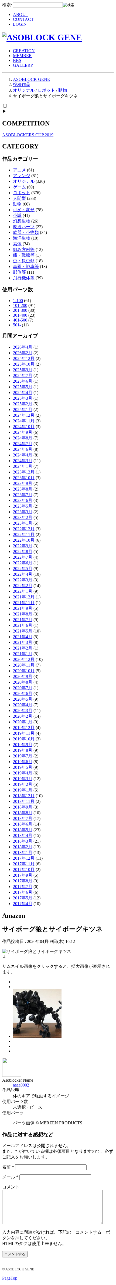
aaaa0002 (21, 1085)
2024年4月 (22, 455)
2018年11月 (24, 801)
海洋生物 (21, 238)
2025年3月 (22, 398)
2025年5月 (22, 387)
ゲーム (19, 187)
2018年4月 (22, 835)
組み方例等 (24, 249)
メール (10, 1177)
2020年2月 (22, 716)
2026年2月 (22, 352)
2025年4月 (22, 392)
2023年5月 (22, 506)
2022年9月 (22, 546)
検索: (7, 4)
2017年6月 (22, 892)
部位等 (19, 272)
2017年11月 (24, 864)
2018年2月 (22, 846)
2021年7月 (22, 619)
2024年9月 (22, 432)
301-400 (20, 315)
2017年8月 (22, 881)
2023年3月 (22, 511)
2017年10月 (24, 869)
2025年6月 (22, 381)
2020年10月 (24, 670)
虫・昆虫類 (24, 261)
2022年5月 (22, 568)
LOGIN (20, 24)
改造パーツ (24, 226)
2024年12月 (24, 415)
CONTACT (23, 19)
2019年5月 (22, 767)
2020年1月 (22, 722)
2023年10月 (24, 477)
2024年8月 (22, 438)
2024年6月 (22, 449)
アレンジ (21, 175)
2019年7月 (22, 756)
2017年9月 (22, 875)
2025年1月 (22, 409)
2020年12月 (24, 659)
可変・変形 (24, 209)
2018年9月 (22, 807)
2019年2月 (22, 784)
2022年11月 (24, 534)
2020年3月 (22, 710)
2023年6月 (22, 500)
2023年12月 (24, 472)
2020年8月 (22, 682)
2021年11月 (24, 602)
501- (17, 325)
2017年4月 (22, 903)
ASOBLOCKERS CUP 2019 (27, 135)
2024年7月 (22, 443)
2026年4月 (22, 347)
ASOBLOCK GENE (31, 79)
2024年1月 (22, 466)
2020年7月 (22, 687)
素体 (17, 243)
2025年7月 (22, 375)
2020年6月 (22, 693)
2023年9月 (22, 483)
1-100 (18, 300)
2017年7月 (22, 886)
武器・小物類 (26, 232)
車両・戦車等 (26, 266)
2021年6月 (22, 625)
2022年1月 (22, 591)
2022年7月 (22, 557)
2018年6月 (22, 824)
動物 (62, 90)
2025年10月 (24, 364)
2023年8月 (22, 489)
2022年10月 (24, 540)
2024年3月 (22, 460)
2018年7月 (22, 818)
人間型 (19, 198)
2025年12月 (24, 358)
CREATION (24, 50)
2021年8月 (22, 614)
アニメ (19, 170)
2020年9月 (22, 676)
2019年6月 (22, 761)
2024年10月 (24, 426)
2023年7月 (22, 494)
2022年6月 (22, 563)
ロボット (46, 90)
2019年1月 (22, 790)
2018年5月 (22, 829)
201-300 (20, 310)
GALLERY (23, 65)
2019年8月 (22, 750)
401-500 (20, 320)
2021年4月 (22, 636)
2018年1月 (22, 852)
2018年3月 (22, 841)
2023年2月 (22, 517)
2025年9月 (22, 369)
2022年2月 (22, 585)
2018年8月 (22, 812)
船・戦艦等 (24, 255)
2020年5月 (22, 699)
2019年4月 (22, 773)
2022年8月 (22, 551)
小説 (17, 215)
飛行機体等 (24, 278)
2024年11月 (24, 421)
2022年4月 (22, 574)
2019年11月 (24, 733)
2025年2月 (22, 404)
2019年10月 (24, 739)
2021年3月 (22, 642)
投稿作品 (21, 84)
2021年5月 (22, 631)
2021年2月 (22, 648)
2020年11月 (24, 665)
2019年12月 (24, 727)
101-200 (20, 305)
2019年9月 (22, 744)
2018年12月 (24, 795)
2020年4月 (22, 705)
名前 (8, 1167)
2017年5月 (22, 898)
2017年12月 (24, 858)
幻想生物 (21, 221)
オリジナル (24, 90)
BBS (17, 60)
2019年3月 (22, 778)
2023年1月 (22, 523)
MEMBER (22, 55)
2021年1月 (22, 653)
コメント (10, 1187)
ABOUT (20, 14)
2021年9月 (22, 608)
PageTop (9, 1278)
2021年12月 (24, 597)
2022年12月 (24, 528)
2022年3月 (22, 580)
